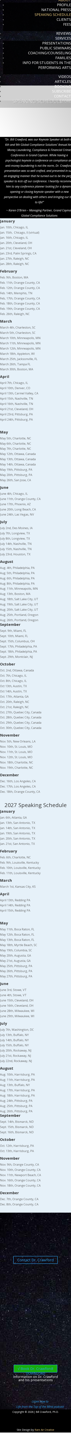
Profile (64, 4)
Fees (67, 24)
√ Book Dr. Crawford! (35, 1368)
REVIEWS (63, 33)
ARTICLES (63, 81)
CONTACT (62, 96)
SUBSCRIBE (61, 91)
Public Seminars (55, 48)
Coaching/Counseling (49, 52)
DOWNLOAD (35, 1373)
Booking (62, 86)
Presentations (56, 43)
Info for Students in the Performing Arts (47, 65)
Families (63, 57)
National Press (56, 9)
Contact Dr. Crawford (35, 1259)
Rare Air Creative (44, 1429)
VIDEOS (64, 76)
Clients (64, 19)
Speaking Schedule (53, 14)
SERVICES (63, 38)
